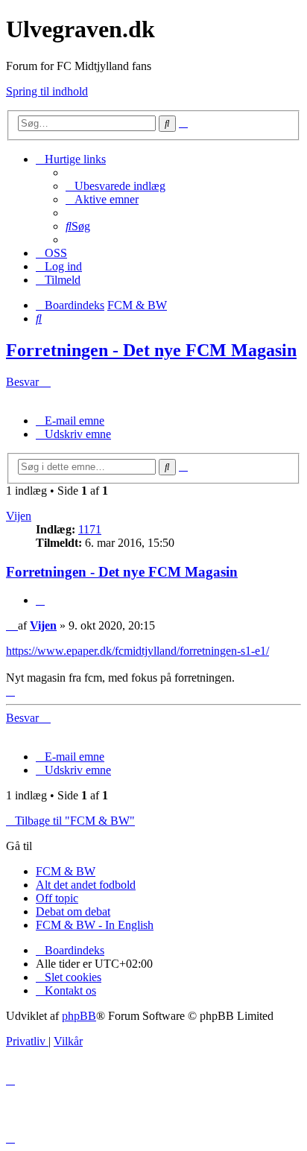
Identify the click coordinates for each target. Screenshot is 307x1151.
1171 (89, 529)
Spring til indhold (47, 91)
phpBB (79, 1015)
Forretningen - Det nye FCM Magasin (151, 350)
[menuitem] (115, 186)
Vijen (18, 516)
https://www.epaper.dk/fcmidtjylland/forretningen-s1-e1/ (137, 650)
